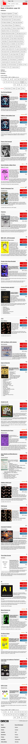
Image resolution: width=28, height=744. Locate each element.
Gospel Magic (3, 64)
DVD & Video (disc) (4, 54)
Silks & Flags (23, 51)
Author (14, 88)
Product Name (8, 88)
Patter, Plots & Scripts (5, 43)
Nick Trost (16, 355)
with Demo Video (17, 16)
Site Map (16, 741)
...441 (10, 79)
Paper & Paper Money (5, 38)
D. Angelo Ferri (4, 190)
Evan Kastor (3, 289)
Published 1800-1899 (15, 51)
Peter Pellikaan (4, 320)
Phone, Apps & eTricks (5, 51)
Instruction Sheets (10, 56)
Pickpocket (20, 64)
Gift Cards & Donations (12, 64)
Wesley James (11, 240)
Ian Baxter (3, 557)
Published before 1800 (19, 56)
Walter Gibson (4, 635)
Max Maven (17, 356)
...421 (15, 79)
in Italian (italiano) (4, 46)
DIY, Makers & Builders (6, 22)
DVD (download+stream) (6, 19)
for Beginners (17, 25)
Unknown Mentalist (5, 404)
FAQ (16, 732)
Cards (15, 13)
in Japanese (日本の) (15, 67)
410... (15, 84)
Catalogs (3, 56)
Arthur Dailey (4, 741)
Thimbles (22, 54)
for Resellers (3, 67)
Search (25, 3)
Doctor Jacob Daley (13, 560)
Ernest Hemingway (19, 724)
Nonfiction (3, 734)
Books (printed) (17, 19)
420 (18, 79)
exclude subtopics (4, 75)
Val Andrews (3, 365)
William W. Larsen (4, 167)
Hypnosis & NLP (13, 46)
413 (19, 82)
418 (26, 79)
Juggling (3, 732)
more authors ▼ (3, 71)
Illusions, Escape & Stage (18, 28)
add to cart (24, 96)
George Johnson (4, 457)
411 (26, 82)
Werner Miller (20, 355)
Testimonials (17, 739)
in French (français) (12, 59)
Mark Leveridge (4, 263)
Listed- (19, 88)
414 (15, 82)
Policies (16, 734)
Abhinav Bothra (4, 529)
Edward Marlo (4, 240)
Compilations (13, 43)
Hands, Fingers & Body (14, 54)
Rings (19, 46)
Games (2, 729)
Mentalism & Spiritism (6, 13)
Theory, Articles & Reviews (6, 25)
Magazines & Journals (6, 16)
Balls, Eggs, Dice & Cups (21, 33)
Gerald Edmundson (5, 143)
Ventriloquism (20, 59)
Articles (16, 727)
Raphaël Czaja (4, 687)
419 (22, 79)
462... (6, 79)
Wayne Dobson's (13, 220)
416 (8, 82)
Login (26, 1)
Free (9, 67)
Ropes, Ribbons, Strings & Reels (17, 38)
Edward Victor (19, 467)
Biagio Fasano (4, 94)
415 (12, 82)
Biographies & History (5, 30)
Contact (16, 729)
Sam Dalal (3, 663)
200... (19, 84)
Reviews (16, 736)
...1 (23, 84)
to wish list (24, 98)
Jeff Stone (3, 214)
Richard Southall (4, 612)
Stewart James (4, 432)
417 (4, 82)
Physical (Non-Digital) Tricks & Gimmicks (16, 41)
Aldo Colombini (4, 344)
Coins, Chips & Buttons (6, 28)
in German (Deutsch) (14, 30)
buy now (25, 93)
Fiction (25, 64)
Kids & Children (20, 43)
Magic (2, 724)
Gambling (3, 727)
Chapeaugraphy (4, 59)
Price (23, 88)
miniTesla (3, 739)
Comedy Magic (4, 41)
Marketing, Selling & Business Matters (8, 33)
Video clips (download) (17, 22)
